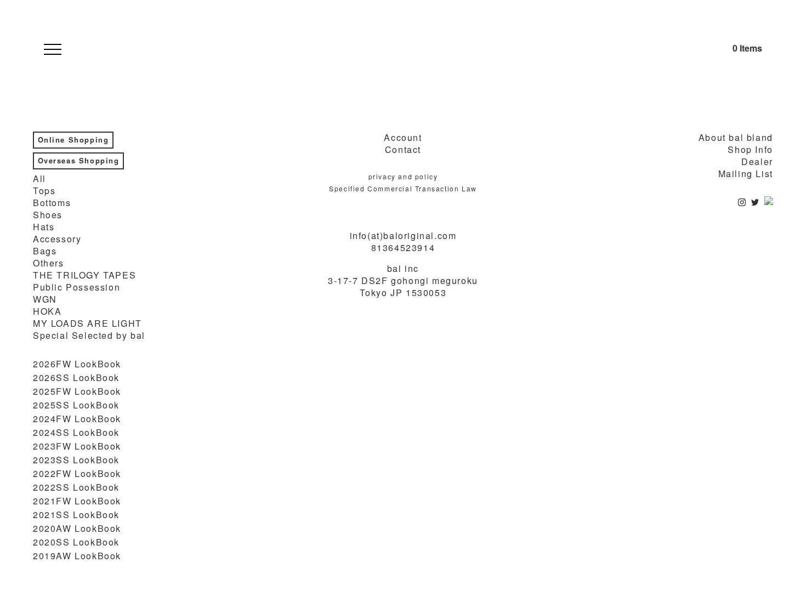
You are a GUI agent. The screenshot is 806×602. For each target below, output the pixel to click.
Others (48, 263)
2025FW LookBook (77, 391)
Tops (44, 191)
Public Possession (76, 287)
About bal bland (736, 138)
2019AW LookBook (77, 556)
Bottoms (52, 203)
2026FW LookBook (77, 364)
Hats (43, 227)
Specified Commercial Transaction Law (403, 188)
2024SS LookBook (76, 433)
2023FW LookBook (77, 446)
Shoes (48, 215)
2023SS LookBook (76, 460)
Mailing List (745, 174)
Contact (403, 150)
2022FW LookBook (77, 474)
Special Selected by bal (89, 336)
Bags (44, 251)
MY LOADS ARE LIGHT (87, 323)
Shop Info (750, 150)
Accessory (57, 239)
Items (747, 48)
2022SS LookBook (76, 487)
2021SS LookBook (76, 515)
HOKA (47, 311)
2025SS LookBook (76, 405)
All (39, 179)
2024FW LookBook (77, 419)
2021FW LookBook (77, 501)
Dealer (757, 162)
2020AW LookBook (77, 529)
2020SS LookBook (76, 542)
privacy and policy (403, 176)
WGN (45, 299)
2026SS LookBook (76, 378)
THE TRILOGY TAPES (84, 275)
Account (403, 138)
